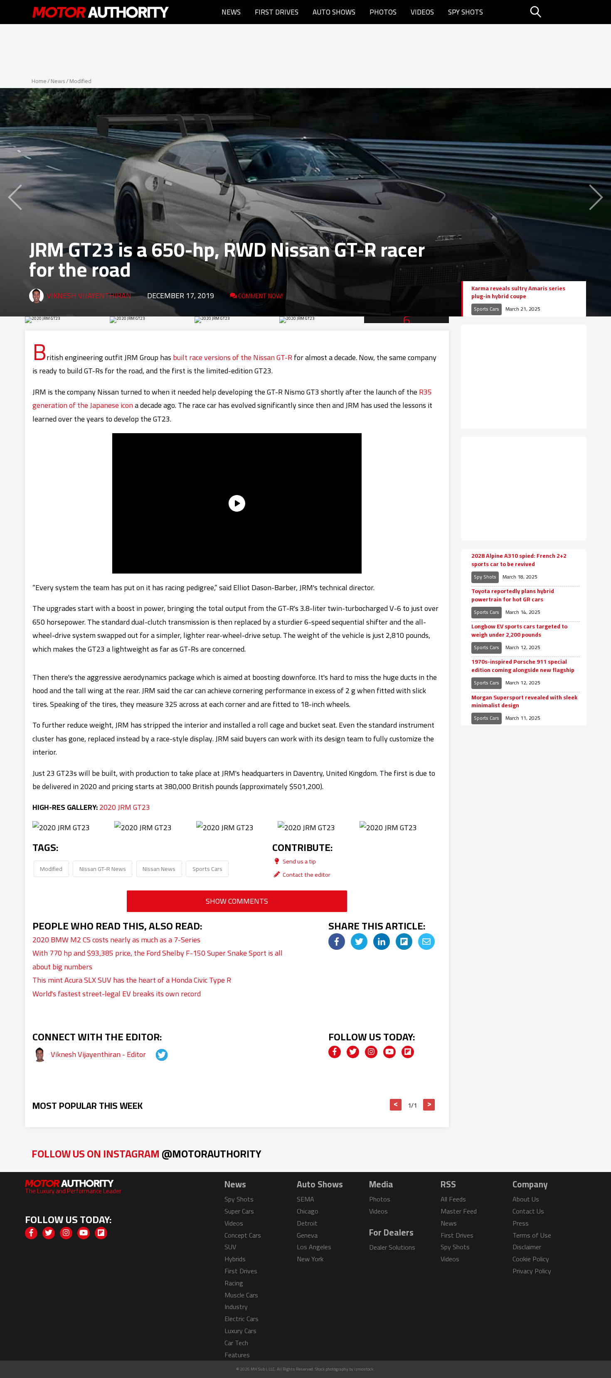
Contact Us (528, 1211)
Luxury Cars (240, 1330)
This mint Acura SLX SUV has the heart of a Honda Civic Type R (131, 980)
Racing (233, 1283)
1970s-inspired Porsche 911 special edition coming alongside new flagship (522, 666)
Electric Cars (241, 1318)
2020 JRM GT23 (124, 807)
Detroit (307, 1223)
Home (39, 81)
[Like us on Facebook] (334, 1052)
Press (520, 1223)
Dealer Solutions (392, 1247)
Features (237, 1355)
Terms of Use (531, 1235)
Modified (80, 81)
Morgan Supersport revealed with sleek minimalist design (524, 702)
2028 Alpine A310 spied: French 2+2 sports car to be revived (519, 560)
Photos (383, 12)
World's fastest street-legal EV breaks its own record (116, 993)
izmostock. (364, 1369)
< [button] (396, 1105)
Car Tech (236, 1342)
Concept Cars (242, 1235)
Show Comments (237, 901)
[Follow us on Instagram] (371, 1052)
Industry (236, 1306)
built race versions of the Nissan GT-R (232, 357)
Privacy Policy (531, 1271)
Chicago (307, 1211)
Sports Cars (207, 868)
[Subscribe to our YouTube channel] (389, 1052)
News (231, 12)
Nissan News (159, 868)
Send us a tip (298, 861)
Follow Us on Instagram (146, 1153)
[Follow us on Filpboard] (408, 1052)
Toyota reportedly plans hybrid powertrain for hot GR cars (512, 595)
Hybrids (235, 1259)
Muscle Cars (241, 1295)
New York (310, 1259)
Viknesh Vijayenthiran (89, 295)
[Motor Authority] (101, 12)
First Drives (276, 12)
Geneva (307, 1235)
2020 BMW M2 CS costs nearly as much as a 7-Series (116, 939)
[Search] (556, 12)
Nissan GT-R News (102, 868)
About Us (525, 1199)
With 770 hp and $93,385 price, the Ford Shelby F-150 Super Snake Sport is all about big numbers (157, 959)
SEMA (305, 1199)
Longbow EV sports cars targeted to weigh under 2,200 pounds (519, 631)
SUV (230, 1247)
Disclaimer (526, 1247)
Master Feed (459, 1211)
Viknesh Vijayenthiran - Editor (99, 1054)
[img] (336, 941)
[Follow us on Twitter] (353, 1052)
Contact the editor (305, 874)
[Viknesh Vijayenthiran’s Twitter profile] (154, 1054)
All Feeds (453, 1199)
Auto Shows (334, 12)
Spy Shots (465, 12)
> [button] (429, 1105)
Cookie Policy (530, 1259)
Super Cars (239, 1211)
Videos (422, 12)
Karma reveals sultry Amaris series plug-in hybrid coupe (518, 292)
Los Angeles (314, 1247)
